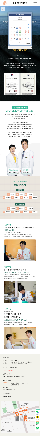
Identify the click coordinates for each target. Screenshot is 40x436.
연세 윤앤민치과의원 (20, 3)
